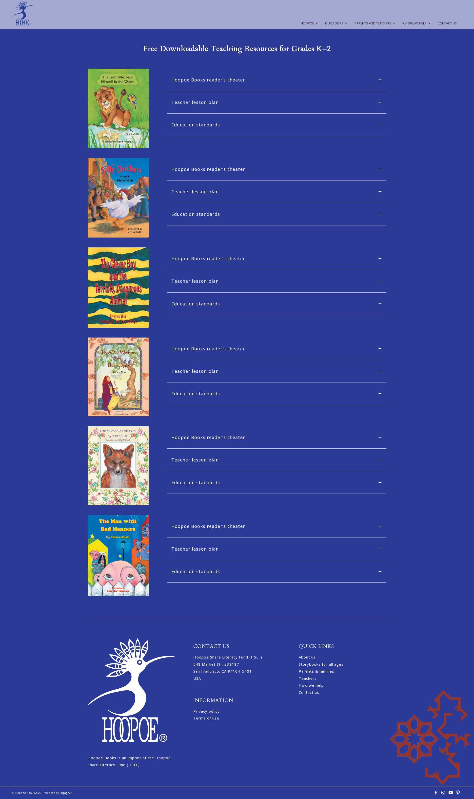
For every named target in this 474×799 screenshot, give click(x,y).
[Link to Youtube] (450, 794)
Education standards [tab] (195, 125)
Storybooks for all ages (321, 664)
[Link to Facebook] (435, 794)
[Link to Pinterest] (458, 794)
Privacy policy (206, 711)
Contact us (309, 692)
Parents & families (316, 671)
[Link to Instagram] (443, 794)
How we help (311, 685)
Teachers (308, 678)
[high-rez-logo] (22, 14)
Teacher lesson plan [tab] (195, 102)
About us (307, 657)
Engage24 (66, 793)
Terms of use (206, 718)
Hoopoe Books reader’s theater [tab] (208, 80)
